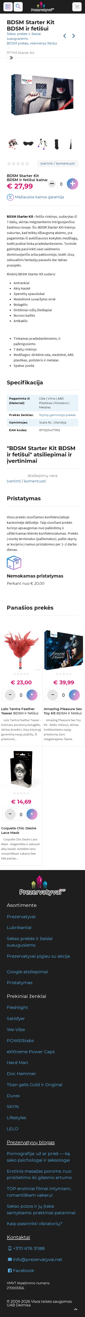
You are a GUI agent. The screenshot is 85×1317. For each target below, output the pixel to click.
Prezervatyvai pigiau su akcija (38, 956)
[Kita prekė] (73, 36)
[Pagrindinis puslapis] (42, 6)
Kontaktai (18, 1237)
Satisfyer (16, 1018)
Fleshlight (17, 1007)
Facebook (23, 1270)
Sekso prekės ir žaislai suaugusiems (30, 942)
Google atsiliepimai (27, 971)
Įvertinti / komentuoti (58, 163)
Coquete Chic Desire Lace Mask (18, 830)
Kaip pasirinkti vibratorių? (34, 1223)
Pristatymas (19, 982)
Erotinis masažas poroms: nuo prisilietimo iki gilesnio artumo (39, 1174)
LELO (12, 1128)
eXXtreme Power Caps (31, 1051)
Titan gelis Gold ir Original (34, 1084)
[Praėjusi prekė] (64, 36)
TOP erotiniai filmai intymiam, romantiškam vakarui (39, 1192)
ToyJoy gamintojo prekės (57, 415)
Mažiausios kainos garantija (39, 197)
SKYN (13, 1106)
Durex (13, 1095)
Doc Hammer (21, 1073)
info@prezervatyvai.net (37, 1259)
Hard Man (17, 1062)
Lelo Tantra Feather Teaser (19, 711)
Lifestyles (16, 1117)
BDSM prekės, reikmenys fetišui (32, 43)
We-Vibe (16, 1029)
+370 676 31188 (29, 1248)
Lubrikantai (19, 927)
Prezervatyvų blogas (31, 1142)
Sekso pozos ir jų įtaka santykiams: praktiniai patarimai (41, 1209)
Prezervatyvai (21, 916)
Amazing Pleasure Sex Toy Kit (63, 711)
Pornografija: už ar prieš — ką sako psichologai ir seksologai (38, 1157)
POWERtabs (20, 1040)
